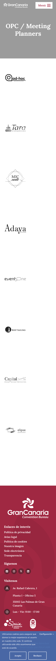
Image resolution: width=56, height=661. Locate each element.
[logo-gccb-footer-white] (28, 499)
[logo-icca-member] (33, 620)
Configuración (46, 634)
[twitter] (21, 571)
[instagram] (14, 571)
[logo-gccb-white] (15, 4)
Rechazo (37, 655)
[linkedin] (28, 571)
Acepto (18, 655)
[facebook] (7, 571)
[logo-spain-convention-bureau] (13, 620)
